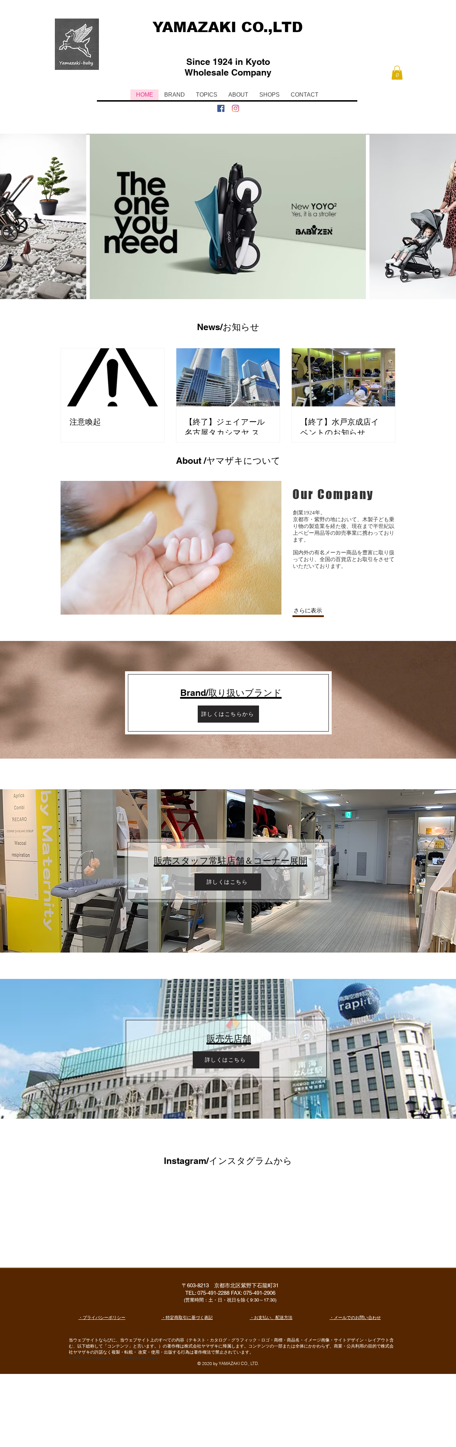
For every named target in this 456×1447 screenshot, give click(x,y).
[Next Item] (444, 217)
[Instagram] (235, 108)
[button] (397, 72)
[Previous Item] (12, 217)
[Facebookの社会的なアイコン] (220, 108)
